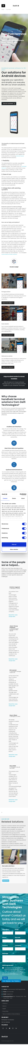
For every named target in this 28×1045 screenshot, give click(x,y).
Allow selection (14, 549)
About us (4, 1006)
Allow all (14, 544)
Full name (5, 929)
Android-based (20, 156)
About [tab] (23, 498)
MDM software (7, 866)
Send (5, 978)
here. (24, 974)
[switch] (24, 528)
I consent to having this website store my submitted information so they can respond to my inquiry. (15, 969)
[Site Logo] (16, 5)
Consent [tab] (5, 498)
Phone (4, 937)
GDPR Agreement (8, 965)
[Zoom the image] (14, 274)
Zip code (18, 937)
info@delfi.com (9, 994)
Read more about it (8, 303)
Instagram (12, 1028)
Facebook (3, 1028)
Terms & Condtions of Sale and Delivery (11, 1014)
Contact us (5, 1003)
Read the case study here (13, 615)
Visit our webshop (5, 1022)
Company (18, 945)
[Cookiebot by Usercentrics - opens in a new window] (20, 494)
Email (17, 929)
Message (5, 953)
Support (4, 1008)
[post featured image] (14, 856)
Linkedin (16, 1028)
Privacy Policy (5, 1011)
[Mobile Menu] (3, 5)
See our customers (8, 103)
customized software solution (9, 254)
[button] (2, 870)
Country (5, 945)
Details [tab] (14, 498)
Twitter (6, 1028)
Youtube (9, 1028)
